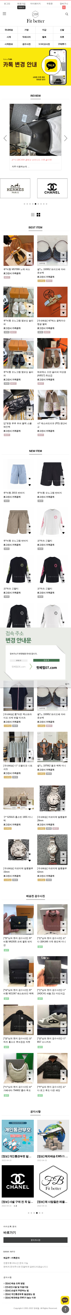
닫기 (67, 684)
